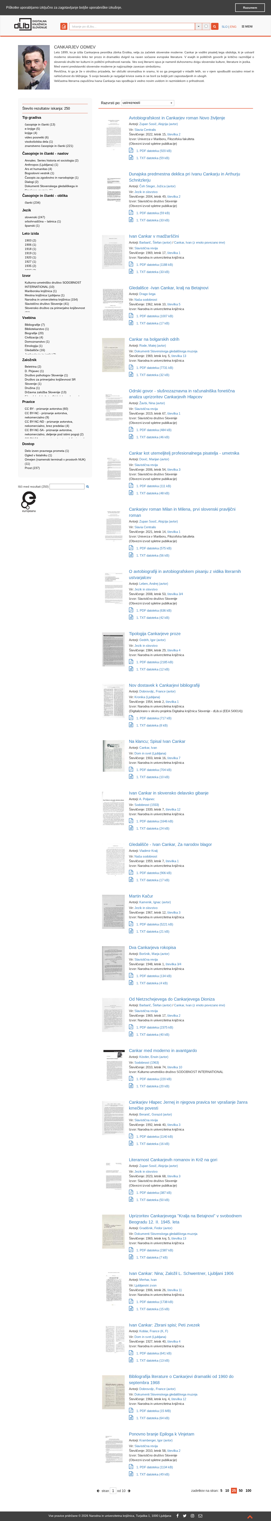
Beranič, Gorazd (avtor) (155, 1114)
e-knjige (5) (32, 128)
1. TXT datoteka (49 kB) (152, 1474)
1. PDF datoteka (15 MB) (153, 1411)
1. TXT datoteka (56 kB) (152, 555)
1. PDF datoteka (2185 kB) (154, 662)
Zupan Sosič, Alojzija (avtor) (158, 124)
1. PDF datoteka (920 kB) (153, 151)
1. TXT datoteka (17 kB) (152, 323)
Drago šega (147, 294)
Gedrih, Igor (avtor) (152, 640)
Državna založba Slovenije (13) (45, 392)
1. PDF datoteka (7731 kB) (154, 368)
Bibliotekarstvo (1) (37, 329)
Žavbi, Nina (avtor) (152, 403)
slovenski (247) (35, 217)
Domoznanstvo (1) (37, 341)
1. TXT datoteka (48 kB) (152, 493)
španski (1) (32, 225)
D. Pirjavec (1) (34, 371)
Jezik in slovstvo (146, 192)
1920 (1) (30, 257)
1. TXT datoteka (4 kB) (152, 983)
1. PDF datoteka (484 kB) (153, 430)
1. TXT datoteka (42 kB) (152, 617)
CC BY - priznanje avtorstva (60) (46, 408)
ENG (233, 26)
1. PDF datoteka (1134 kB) (154, 1467)
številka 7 (173, 758)
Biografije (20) (34, 333)
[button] (123, 7)
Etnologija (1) (34, 345)
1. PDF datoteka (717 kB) (153, 718)
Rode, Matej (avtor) (152, 345)
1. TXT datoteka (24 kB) (152, 828)
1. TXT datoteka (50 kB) (152, 1200)
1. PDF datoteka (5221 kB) (154, 924)
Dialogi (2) (32, 181)
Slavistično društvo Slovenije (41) (47, 303)
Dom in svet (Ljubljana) (150, 753)
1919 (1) (30, 253)
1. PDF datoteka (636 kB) (153, 610)
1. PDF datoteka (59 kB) (153, 213)
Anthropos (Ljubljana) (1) (41, 164)
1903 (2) (30, 240)
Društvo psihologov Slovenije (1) (46, 375)
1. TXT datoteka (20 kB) (152, 1086)
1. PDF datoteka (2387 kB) (154, 1250)
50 (241, 1490)
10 (227, 1490)
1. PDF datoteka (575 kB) (153, 548)
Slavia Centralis (145, 129)
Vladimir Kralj (148, 850)
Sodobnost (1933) (146, 805)
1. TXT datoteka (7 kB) (152, 1257)
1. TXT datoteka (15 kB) (152, 1309)
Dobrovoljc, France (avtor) (157, 691)
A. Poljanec (147, 799)
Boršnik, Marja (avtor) (154, 954)
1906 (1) (30, 244)
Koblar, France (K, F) (153, 1331)
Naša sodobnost (145, 299)
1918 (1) (30, 249)
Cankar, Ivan (148, 747)
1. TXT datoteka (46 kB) (152, 437)
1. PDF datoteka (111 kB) (153, 486)
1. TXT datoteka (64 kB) (152, 1418)
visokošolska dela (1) (39, 141)
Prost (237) (32, 468)
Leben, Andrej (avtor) (153, 583)
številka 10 (174, 1067)
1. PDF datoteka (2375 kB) (154, 1027)
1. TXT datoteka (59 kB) (152, 158)
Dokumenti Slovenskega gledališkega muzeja (165, 351)
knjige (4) (31, 133)
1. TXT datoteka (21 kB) (152, 931)
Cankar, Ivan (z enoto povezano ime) (199, 242)
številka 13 (178, 356)
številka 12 (173, 809)
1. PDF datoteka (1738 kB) (154, 1302)
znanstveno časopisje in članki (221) (49, 146)
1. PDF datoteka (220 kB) (153, 1079)
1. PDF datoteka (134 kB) (153, 976)
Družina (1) (32, 388)
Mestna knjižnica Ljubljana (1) (45, 295)
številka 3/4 (175, 594)
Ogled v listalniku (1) (38, 455)
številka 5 (173, 304)
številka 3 (173, 469)
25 (234, 1490)
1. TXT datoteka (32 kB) (152, 375)
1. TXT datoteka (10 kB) (152, 777)
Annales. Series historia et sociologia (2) (52, 160)
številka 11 (174, 1290)
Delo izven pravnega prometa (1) (47, 450)
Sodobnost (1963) (146, 1062)
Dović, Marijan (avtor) (154, 459)
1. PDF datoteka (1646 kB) (154, 821)
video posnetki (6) (37, 137)
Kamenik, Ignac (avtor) (155, 902)
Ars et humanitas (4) (38, 169)
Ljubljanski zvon (145, 1285)
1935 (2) (30, 266)
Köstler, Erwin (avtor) (153, 1057)
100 (248, 1490)
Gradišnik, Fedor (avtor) (155, 1228)
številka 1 (173, 253)
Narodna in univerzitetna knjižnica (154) (51, 299)
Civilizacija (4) (34, 337)
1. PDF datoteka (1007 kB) (154, 316)
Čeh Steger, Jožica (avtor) (157, 186)
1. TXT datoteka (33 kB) (152, 220)
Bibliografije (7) (35, 324)
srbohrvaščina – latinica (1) (43, 221)
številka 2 (173, 134)
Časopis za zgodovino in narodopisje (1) (52, 177)
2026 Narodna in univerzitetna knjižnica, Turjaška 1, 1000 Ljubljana (126, 1515)
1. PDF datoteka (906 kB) (153, 873)
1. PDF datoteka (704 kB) (153, 770)
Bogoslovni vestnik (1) (39, 173)
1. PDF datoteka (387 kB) (153, 1192)
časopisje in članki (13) (40, 124)
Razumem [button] (250, 7)
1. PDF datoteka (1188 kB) (154, 264)
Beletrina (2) (33, 366)
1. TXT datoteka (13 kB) (152, 1360)
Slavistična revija (146, 248)
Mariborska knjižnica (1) (41, 291)
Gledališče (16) (35, 350)
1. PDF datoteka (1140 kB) (154, 1136)
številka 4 (173, 650)
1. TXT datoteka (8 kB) (152, 725)
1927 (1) (30, 261)
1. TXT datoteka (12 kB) (152, 669)
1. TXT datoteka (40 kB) (152, 1034)
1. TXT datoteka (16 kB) (152, 1144)
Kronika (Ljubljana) (147, 697)
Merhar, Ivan (148, 1279)
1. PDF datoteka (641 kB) (153, 1353)
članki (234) (32, 202)
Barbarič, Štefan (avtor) (155, 242)
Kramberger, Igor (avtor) (156, 1440)
